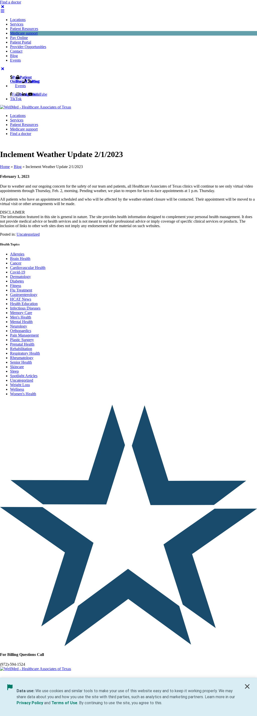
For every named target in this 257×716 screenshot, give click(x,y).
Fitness (15, 285)
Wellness (17, 389)
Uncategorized (28, 234)
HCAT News (20, 299)
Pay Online (19, 38)
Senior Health (21, 362)
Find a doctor (10, 2)
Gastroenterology (23, 295)
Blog (14, 56)
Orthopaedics (20, 331)
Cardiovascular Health (27, 267)
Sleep (14, 371)
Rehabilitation (21, 349)
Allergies (17, 254)
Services (16, 24)
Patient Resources (24, 29)
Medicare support (24, 33)
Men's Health (20, 317)
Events (15, 60)
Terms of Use (64, 702)
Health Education (24, 304)
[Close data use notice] (247, 687)
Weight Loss (20, 385)
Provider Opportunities (28, 47)
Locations (18, 20)
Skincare (17, 367)
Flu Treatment (21, 290)
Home (5, 167)
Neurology (18, 326)
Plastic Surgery (22, 340)
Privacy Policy (30, 702)
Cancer (15, 263)
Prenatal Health (22, 344)
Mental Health (21, 322)
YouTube (40, 94)
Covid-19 (17, 272)
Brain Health (20, 258)
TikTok (16, 99)
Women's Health (23, 394)
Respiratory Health (25, 353)
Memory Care (21, 313)
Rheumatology (21, 358)
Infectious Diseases (25, 308)
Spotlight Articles (23, 376)
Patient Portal (20, 42)
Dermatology (20, 276)
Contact (16, 51)
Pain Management (24, 335)
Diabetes (17, 281)
